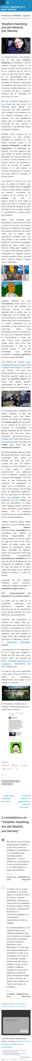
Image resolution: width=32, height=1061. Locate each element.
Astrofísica (5, 781)
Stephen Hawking (7, 784)
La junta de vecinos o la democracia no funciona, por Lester (24, 801)
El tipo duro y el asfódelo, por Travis (8, 798)
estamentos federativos (18, 642)
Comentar (23, 1031)
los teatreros (13, 497)
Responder (26, 880)
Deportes (26, 16)
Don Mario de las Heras (13, 104)
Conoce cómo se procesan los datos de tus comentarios (15, 1044)
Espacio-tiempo (15, 781)
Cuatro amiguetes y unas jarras (13, 8)
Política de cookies (16, 1054)
